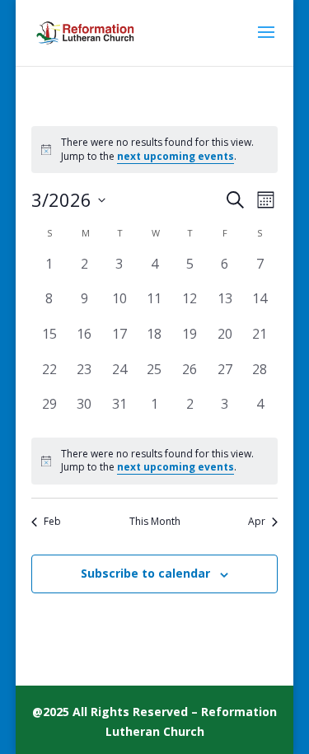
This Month (154, 521)
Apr (256, 521)
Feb (52, 521)
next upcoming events (175, 156)
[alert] (154, 461)
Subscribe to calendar (145, 573)
